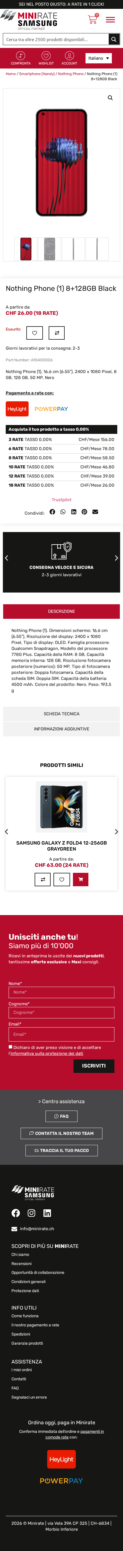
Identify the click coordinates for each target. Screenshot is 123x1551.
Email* (15, 1024)
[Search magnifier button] (114, 39)
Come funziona (25, 1316)
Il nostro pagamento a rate (35, 1325)
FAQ (15, 1388)
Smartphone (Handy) (37, 74)
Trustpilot (62, 499)
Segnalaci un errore (29, 1397)
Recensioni (21, 1264)
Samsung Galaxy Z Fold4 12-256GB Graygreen (61, 845)
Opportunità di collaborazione (37, 1272)
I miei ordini (21, 1370)
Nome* (15, 983)
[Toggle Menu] (110, 19)
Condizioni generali (28, 1282)
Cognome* (19, 1003)
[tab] (61, 611)
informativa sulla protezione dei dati (47, 1053)
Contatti (18, 1379)
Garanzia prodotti (27, 1343)
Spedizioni (20, 1334)
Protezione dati (25, 1291)
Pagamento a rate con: (30, 393)
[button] (110, 98)
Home (11, 74)
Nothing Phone (71, 74)
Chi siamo (20, 1254)
